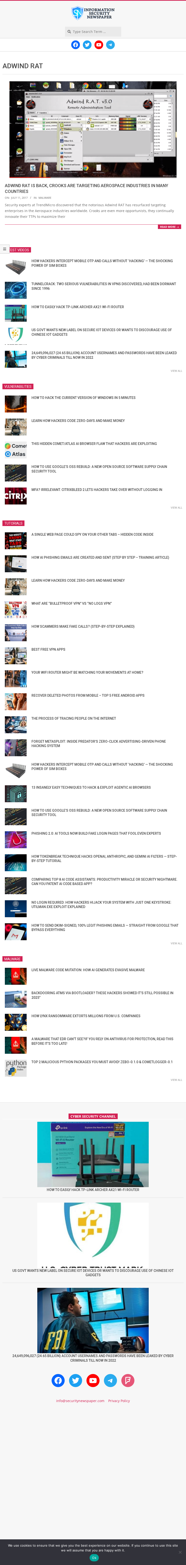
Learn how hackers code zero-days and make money (78, 421)
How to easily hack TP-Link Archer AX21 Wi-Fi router (77, 307)
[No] (180, 1552)
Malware (45, 197)
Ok (94, 1558)
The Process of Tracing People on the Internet (73, 718)
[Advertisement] (93, 1448)
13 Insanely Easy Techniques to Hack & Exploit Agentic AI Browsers (91, 787)
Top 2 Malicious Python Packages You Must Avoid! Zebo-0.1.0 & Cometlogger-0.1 (102, 1062)
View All (176, 371)
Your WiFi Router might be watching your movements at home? (87, 672)
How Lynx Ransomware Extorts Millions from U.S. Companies (85, 1016)
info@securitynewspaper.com (80, 1400)
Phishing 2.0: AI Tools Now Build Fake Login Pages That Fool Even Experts (96, 833)
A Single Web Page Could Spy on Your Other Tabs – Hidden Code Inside (92, 534)
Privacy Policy (119, 1400)
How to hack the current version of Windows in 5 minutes (83, 398)
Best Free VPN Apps (48, 649)
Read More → (169, 227)
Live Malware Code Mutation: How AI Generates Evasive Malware (88, 970)
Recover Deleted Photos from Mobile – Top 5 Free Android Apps (88, 695)
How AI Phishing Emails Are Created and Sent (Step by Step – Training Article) (100, 557)
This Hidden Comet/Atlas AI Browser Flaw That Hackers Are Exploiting (94, 444)
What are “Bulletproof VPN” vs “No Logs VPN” (71, 603)
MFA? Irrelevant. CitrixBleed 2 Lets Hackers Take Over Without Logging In (96, 490)
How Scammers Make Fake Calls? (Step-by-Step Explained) (83, 626)
